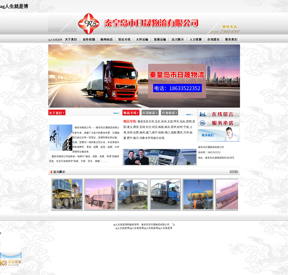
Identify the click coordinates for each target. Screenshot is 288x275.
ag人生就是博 (55, 39)
